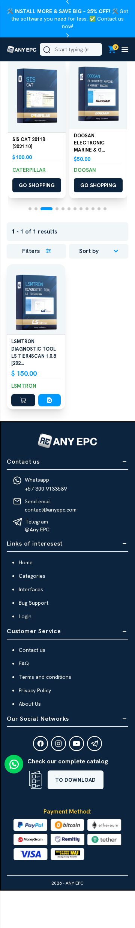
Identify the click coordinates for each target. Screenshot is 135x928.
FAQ (24, 663)
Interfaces (31, 589)
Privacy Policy (35, 690)
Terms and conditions (45, 677)
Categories (32, 576)
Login (25, 616)
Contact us (32, 650)
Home (26, 562)
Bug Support (33, 602)
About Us (30, 703)
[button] (37, 96)
